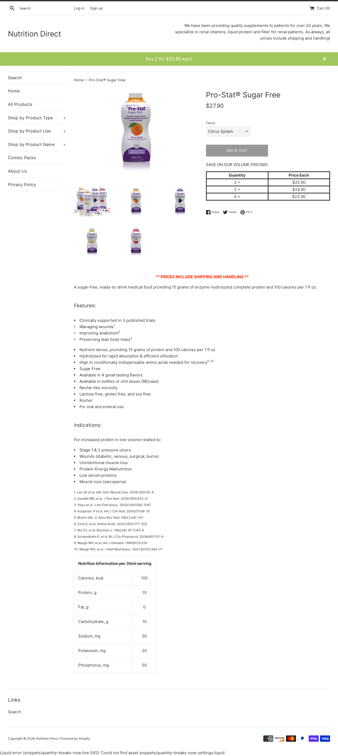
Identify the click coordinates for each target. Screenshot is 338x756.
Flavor (210, 123)
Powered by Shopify (75, 738)
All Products (20, 104)
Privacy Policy (22, 184)
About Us (17, 171)
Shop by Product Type (37, 117)
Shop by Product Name (37, 144)
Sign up (96, 8)
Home (14, 90)
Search (15, 77)
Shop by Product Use (37, 131)
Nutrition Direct (34, 33)
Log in (79, 8)
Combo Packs (22, 157)
